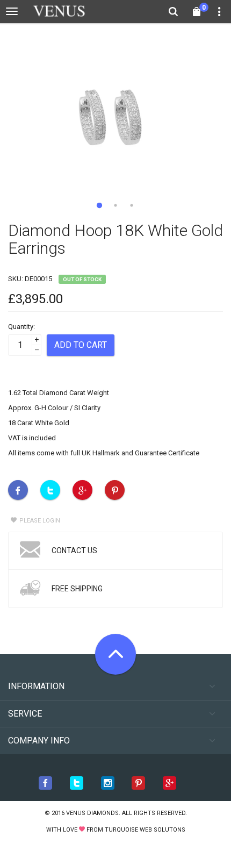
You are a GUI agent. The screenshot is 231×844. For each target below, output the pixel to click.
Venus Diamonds (92, 813)
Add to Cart (80, 345)
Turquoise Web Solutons (145, 829)
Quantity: (21, 327)
